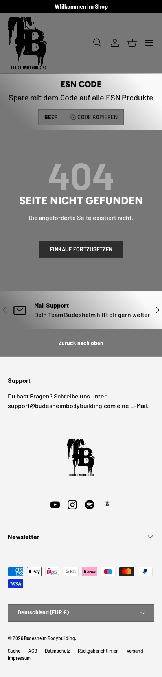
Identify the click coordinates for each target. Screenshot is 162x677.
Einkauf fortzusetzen (81, 249)
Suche (14, 650)
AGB (32, 650)
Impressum (19, 657)
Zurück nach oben (81, 342)
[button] (132, 43)
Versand (135, 650)
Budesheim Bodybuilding (49, 638)
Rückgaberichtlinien (98, 650)
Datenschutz (57, 650)
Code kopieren (97, 117)
